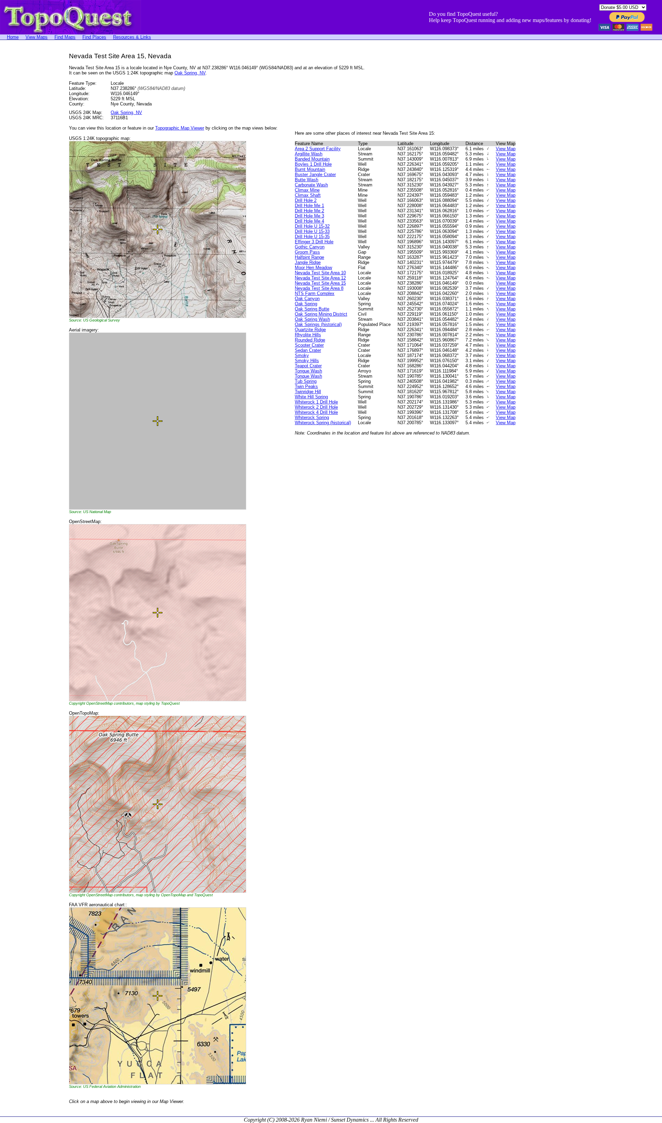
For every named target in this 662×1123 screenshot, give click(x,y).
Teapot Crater (308, 365)
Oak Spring (306, 303)
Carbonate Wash (311, 184)
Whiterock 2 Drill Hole (316, 407)
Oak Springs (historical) (318, 324)
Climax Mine (307, 190)
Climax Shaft (308, 195)
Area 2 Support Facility (318, 148)
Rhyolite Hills (308, 334)
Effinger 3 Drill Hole (314, 241)
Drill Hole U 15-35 (312, 236)
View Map (505, 148)
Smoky (302, 355)
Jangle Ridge (308, 262)
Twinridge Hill (308, 391)
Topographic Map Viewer (179, 128)
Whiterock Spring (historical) (323, 422)
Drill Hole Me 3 (309, 215)
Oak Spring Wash (312, 319)
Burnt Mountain (310, 169)
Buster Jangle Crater (315, 174)
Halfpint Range (309, 257)
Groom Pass (307, 252)
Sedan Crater (308, 350)
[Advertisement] (27, 155)
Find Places (94, 37)
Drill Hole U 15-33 (312, 231)
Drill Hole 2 (306, 200)
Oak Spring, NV (189, 72)
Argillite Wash (308, 153)
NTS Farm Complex (314, 293)
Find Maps (65, 37)
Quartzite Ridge (310, 329)
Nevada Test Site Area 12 (320, 277)
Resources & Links (132, 37)
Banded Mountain (312, 159)
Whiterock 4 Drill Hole (316, 412)
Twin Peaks (306, 386)
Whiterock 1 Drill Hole (316, 402)
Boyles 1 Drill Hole (313, 164)
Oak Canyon (307, 298)
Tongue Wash (308, 371)
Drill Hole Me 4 (309, 221)
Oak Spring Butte (312, 309)
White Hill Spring (311, 396)
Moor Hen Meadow (313, 267)
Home (13, 37)
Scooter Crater (309, 345)
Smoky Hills (307, 360)
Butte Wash (306, 179)
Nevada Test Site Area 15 (320, 283)
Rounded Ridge (310, 340)
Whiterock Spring (312, 417)
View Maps (37, 37)
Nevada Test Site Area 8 (319, 288)
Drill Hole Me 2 (309, 210)
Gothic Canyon (309, 246)
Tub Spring (306, 381)
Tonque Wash (308, 376)
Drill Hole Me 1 (309, 205)
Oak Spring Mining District (321, 314)
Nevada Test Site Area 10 (320, 272)
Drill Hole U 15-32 (312, 226)
